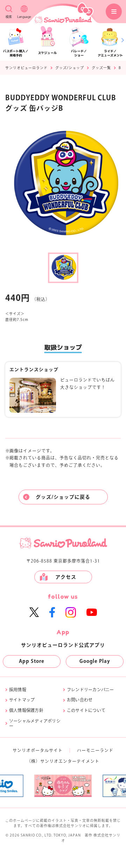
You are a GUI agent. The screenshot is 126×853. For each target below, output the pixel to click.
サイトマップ (22, 700)
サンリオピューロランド (26, 67)
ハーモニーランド (95, 750)
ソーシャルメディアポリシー (35, 723)
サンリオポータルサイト (38, 750)
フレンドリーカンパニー (90, 689)
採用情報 (17, 689)
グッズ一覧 (101, 67)
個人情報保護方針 (26, 710)
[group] (35, 785)
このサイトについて (86, 710)
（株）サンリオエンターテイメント (63, 761)
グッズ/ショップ (69, 67)
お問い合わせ (79, 700)
